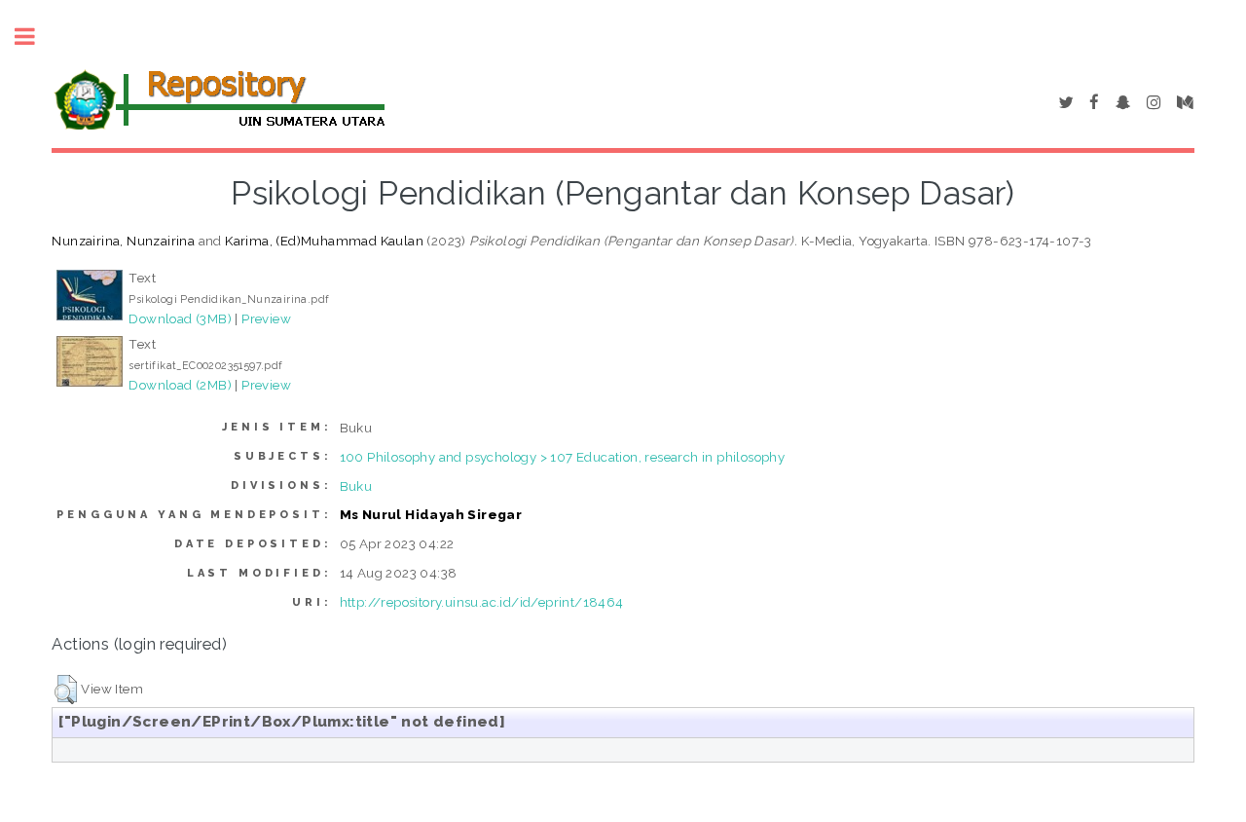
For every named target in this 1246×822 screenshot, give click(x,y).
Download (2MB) (180, 384)
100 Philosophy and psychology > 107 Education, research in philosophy (563, 457)
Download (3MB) (180, 318)
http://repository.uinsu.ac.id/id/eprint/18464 (482, 602)
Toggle (35, 36)
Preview (266, 318)
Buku (356, 486)
